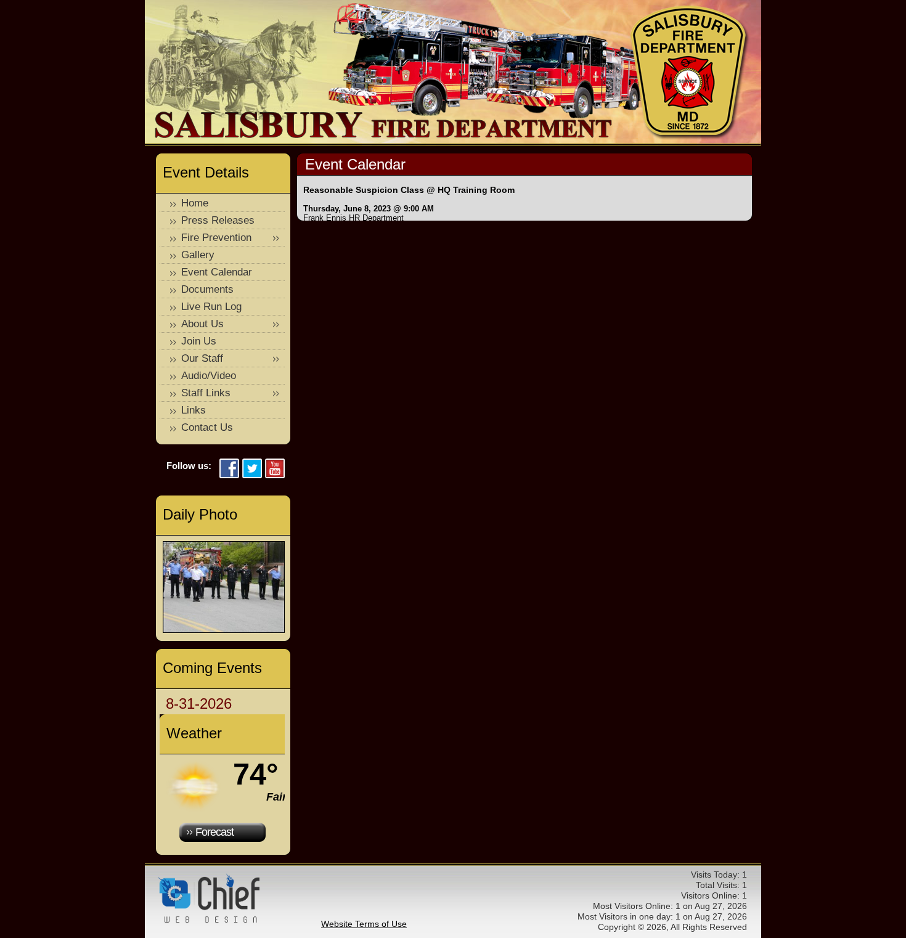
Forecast (214, 832)
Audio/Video (208, 375)
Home (194, 203)
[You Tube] (275, 469)
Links (193, 410)
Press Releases (218, 220)
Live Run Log (211, 306)
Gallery (197, 255)
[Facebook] (229, 469)
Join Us (198, 341)
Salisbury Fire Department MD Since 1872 (690, 73)
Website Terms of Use (364, 924)
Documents (207, 289)
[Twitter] (252, 469)
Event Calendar (216, 272)
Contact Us (207, 427)
